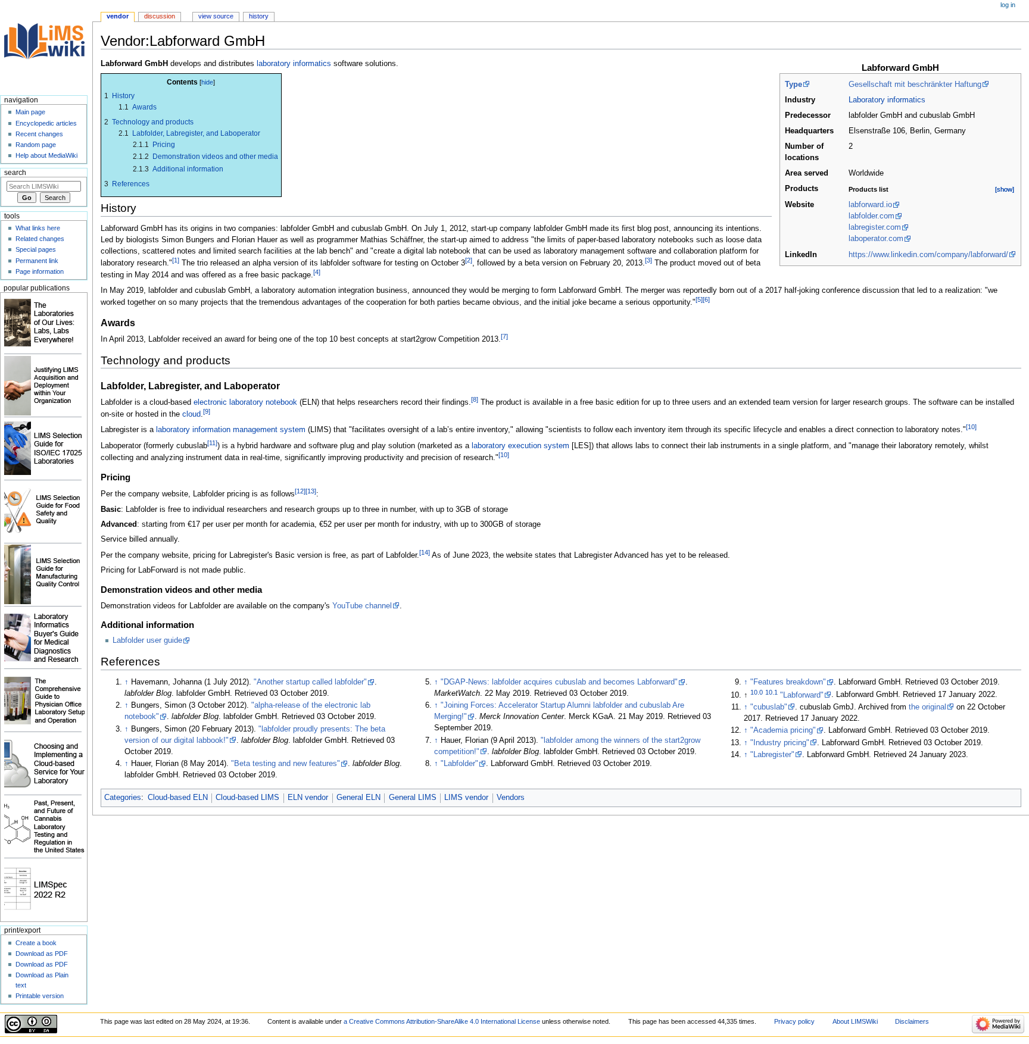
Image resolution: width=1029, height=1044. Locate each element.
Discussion (159, 16)
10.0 (756, 691)
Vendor (118, 16)
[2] (468, 260)
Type (793, 84)
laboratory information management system (230, 430)
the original (927, 707)
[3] (648, 260)
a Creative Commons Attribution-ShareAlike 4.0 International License (442, 1021)
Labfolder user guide (147, 640)
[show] (1004, 189)
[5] (699, 299)
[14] (424, 552)
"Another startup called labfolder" (310, 682)
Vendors (511, 797)
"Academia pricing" (783, 730)
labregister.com (875, 227)
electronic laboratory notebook (245, 402)
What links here (37, 228)
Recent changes (39, 133)
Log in (1007, 4)
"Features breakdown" (788, 682)
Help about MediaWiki (46, 155)
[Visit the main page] (46, 46)
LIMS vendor (466, 797)
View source (215, 16)
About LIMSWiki (855, 1021)
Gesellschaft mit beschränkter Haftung (915, 84)
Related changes (39, 238)
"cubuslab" (768, 707)
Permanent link (36, 260)
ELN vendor (308, 797)
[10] (971, 426)
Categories (122, 797)
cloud (191, 414)
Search (15, 172)
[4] (316, 272)
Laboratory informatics (887, 100)
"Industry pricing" (779, 743)
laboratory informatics (294, 64)
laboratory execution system (520, 446)
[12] (300, 491)
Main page (30, 111)
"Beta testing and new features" (285, 763)
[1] (175, 260)
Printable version (39, 995)
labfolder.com (871, 216)
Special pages (35, 249)
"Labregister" (772, 755)
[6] (706, 299)
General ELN (358, 797)
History (259, 16)
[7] (504, 336)
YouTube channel (362, 606)
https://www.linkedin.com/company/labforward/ (928, 255)
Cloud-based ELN (178, 797)
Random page (35, 144)
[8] (474, 399)
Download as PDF (41, 953)
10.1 (771, 691)
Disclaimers (912, 1021)
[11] (212, 442)
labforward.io (870, 205)
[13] (310, 491)
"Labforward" (802, 695)
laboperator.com (876, 239)
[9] (206, 411)
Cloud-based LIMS (247, 797)
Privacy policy (794, 1021)
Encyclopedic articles (46, 123)
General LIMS (412, 797)
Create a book (36, 942)
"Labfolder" (459, 763)
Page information (39, 271)
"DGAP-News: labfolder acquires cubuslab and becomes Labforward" (559, 682)
